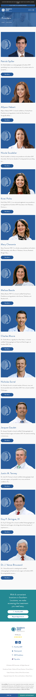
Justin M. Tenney (9, 473)
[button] (33, 10)
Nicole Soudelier (9, 153)
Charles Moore (8, 336)
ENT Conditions (18, 655)
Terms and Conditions (20, 676)
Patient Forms (29, 676)
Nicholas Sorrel (8, 381)
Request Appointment (18, 617)
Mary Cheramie (8, 244)
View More (7, 74)
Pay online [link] (17, 659)
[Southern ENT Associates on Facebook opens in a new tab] (16, 642)
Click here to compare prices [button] (18, 5)
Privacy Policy (29, 669)
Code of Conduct (10, 672)
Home (3, 22)
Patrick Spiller (7, 61)
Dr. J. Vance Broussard (11, 565)
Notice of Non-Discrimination (22, 672)
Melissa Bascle (8, 290)
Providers (9, 22)
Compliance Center (7, 669)
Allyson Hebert (8, 107)
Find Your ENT (19, 612)
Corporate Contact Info (9, 676)
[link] (18, 636)
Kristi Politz (6, 198)
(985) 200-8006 (26, 689)
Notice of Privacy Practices (19, 669)
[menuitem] (16, 642)
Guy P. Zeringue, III (10, 519)
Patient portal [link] (18, 651)
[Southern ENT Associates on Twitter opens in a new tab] (19, 642)
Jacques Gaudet (8, 427)
